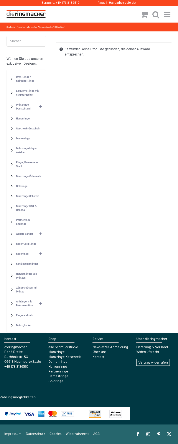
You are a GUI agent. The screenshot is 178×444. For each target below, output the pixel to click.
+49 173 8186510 (67, 2)
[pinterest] (159, 434)
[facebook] (138, 434)
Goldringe (55, 381)
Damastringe (58, 376)
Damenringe (58, 361)
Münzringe (56, 351)
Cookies (55, 433)
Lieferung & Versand (152, 346)
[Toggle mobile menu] (167, 14)
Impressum (12, 433)
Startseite (11, 27)
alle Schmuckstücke (63, 346)
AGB (96, 433)
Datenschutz (35, 433)
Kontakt (98, 356)
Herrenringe (57, 366)
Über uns (99, 351)
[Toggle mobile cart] (144, 14)
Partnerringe (58, 371)
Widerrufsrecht (147, 351)
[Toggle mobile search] (156, 14)
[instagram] (148, 434)
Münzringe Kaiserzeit (64, 356)
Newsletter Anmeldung (110, 346)
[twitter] (169, 434)
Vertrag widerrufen (153, 362)
